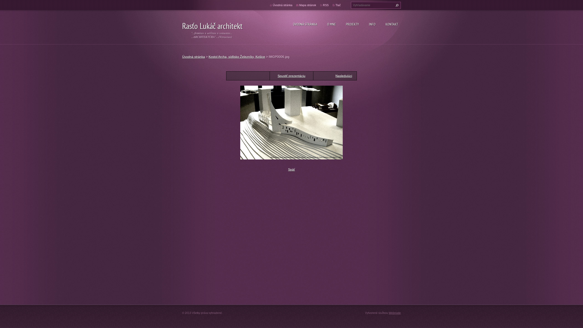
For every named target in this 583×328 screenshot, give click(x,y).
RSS (326, 5)
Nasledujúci (343, 76)
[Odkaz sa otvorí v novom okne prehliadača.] (291, 122)
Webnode (395, 313)
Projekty (352, 24)
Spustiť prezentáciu (291, 76)
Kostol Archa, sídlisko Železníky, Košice (237, 57)
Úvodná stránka (305, 24)
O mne (331, 24)
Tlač (338, 5)
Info (372, 24)
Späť (291, 169)
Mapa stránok (307, 5)
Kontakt (392, 24)
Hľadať (396, 5)
